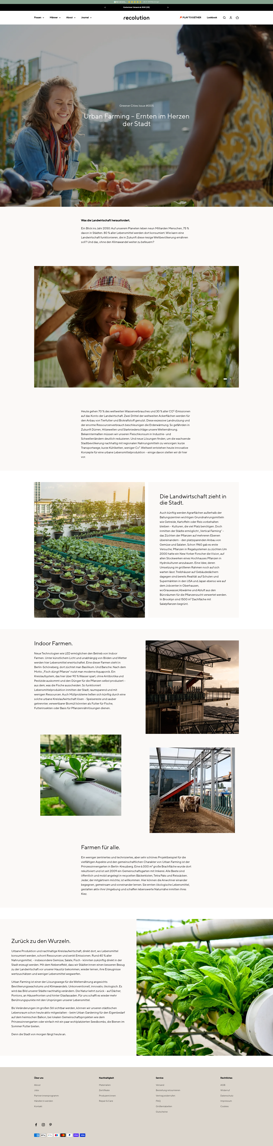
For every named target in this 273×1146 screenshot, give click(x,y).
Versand (160, 1085)
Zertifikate (104, 1090)
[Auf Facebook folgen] (36, 1125)
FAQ (158, 1101)
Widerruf (225, 1090)
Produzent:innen (107, 1095)
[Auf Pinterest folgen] (50, 1125)
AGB (222, 1085)
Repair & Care (106, 1101)
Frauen (37, 17)
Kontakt (38, 1106)
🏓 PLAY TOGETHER (190, 17)
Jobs (36, 1090)
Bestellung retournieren (168, 1090)
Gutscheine (162, 1111)
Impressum (226, 1101)
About (69, 17)
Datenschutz (226, 1095)
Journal (85, 17)
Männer (54, 17)
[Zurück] (105, 7)
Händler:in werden (43, 1101)
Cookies (224, 1106)
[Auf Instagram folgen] (43, 1125)
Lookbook (212, 17)
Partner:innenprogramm (46, 1095)
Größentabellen (164, 1106)
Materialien (105, 1085)
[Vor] (167, 7)
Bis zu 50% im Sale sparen (136, 7)
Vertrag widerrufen (165, 1095)
